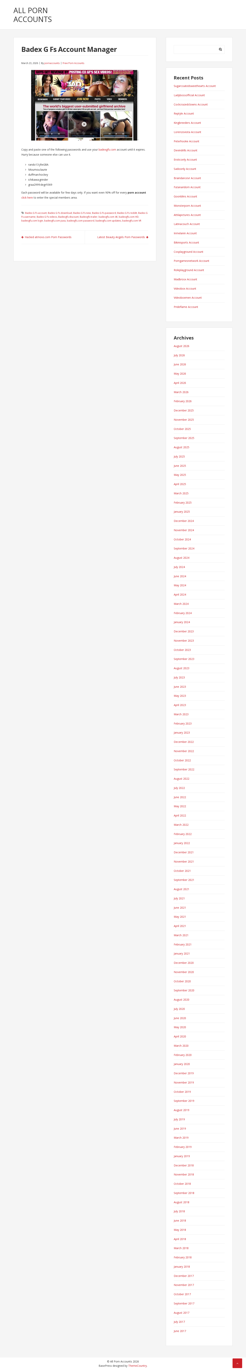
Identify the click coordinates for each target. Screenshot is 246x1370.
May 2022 (180, 806)
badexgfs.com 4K (108, 216)
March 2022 (181, 825)
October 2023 (182, 650)
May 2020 (180, 1027)
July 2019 (179, 1119)
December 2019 (184, 1073)
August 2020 (181, 999)
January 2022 (182, 843)
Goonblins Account (185, 196)
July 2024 (179, 567)
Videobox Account (185, 288)
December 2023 (184, 631)
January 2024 (182, 622)
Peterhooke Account (186, 141)
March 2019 (181, 1137)
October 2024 (182, 539)
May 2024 (180, 585)
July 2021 (179, 898)
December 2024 (184, 521)
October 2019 (182, 1092)
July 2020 (179, 1009)
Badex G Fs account (36, 213)
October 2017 (182, 1294)
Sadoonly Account (185, 169)
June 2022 (180, 797)
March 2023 (181, 714)
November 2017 (184, 1285)
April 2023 (180, 705)
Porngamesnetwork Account (191, 261)
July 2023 (179, 677)
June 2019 (180, 1128)
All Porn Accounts (32, 14)
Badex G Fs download (60, 213)
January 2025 (182, 511)
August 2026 (181, 346)
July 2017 (179, 1322)
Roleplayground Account (189, 270)
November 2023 (184, 640)
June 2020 (180, 1018)
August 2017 (181, 1312)
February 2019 (183, 1147)
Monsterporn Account (187, 205)
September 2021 (184, 880)
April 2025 (180, 484)
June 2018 (180, 1220)
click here (27, 197)
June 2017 (180, 1331)
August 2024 (181, 557)
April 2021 (180, 926)
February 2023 (183, 723)
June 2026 (180, 364)
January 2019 (182, 1156)
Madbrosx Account (185, 279)
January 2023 (182, 732)
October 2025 (182, 429)
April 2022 (180, 815)
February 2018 (183, 1257)
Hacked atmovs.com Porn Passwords (48, 237)
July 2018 (179, 1211)
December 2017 (184, 1276)
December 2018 (184, 1165)
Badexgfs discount (68, 216)
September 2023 (184, 659)
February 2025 (183, 502)
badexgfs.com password (80, 220)
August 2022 (181, 778)
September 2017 (184, 1303)
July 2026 (179, 355)
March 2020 (181, 1045)
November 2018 (184, 1174)
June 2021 (180, 907)
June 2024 (180, 576)
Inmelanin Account (185, 233)
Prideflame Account (186, 307)
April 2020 (180, 1036)
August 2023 (181, 668)
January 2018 (182, 1266)
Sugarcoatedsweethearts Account (195, 86)
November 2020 (184, 972)
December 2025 (184, 410)
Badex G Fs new (82, 213)
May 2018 (180, 1230)
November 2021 (184, 861)
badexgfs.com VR (131, 220)
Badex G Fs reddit (127, 213)
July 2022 (179, 788)
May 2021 (180, 916)
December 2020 (184, 963)
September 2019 (184, 1101)
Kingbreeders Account (187, 123)
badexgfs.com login (32, 220)
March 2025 (181, 493)
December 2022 (184, 742)
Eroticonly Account (185, 159)
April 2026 (180, 383)
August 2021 (181, 889)
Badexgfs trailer (88, 216)
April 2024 (180, 594)
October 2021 (182, 871)
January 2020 (182, 1064)
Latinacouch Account (187, 224)
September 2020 (184, 990)
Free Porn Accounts (73, 63)
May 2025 (180, 475)
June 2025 (180, 466)
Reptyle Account (184, 113)
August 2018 (181, 1202)
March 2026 (181, 392)
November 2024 (184, 530)
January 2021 (182, 953)
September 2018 (184, 1193)
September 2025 (184, 438)
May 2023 (180, 696)
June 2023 (180, 686)
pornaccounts (52, 63)
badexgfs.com (107, 149)
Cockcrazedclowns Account (191, 104)
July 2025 (179, 456)
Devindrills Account (185, 150)
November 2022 (184, 751)
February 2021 (183, 944)
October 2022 (182, 760)
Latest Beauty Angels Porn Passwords (121, 237)
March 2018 (181, 1248)
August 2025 (181, 447)
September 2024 (184, 548)
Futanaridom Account (187, 187)
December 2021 (184, 852)
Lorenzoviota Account (187, 132)
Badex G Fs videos (47, 216)
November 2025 (184, 419)
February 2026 (183, 401)
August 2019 (181, 1110)
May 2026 (180, 373)
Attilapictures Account (187, 215)
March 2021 (181, 935)
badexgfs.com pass (55, 220)
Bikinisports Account (186, 242)
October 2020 (182, 981)
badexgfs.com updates (108, 220)
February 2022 (183, 834)
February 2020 (183, 1055)
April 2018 (180, 1239)
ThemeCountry (137, 1365)
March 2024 (181, 604)
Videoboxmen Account (188, 297)
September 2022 (184, 769)
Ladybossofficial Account (189, 95)
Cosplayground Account (188, 252)
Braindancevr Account (187, 178)
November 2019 (184, 1082)
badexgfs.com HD (129, 216)
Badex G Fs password (104, 213)
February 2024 (183, 613)
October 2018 (182, 1183)
